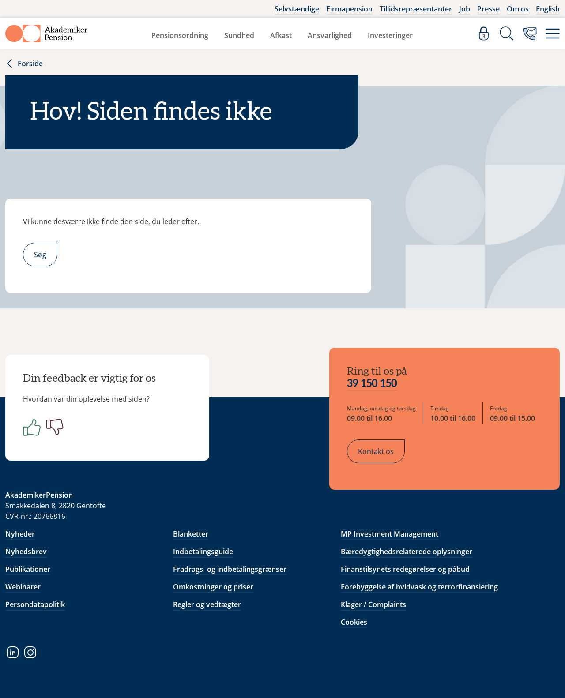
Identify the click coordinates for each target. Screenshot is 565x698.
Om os (518, 9)
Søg (40, 254)
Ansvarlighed (330, 35)
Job (464, 9)
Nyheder (20, 534)
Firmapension (349, 9)
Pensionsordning (179, 35)
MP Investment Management (389, 534)
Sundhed (239, 35)
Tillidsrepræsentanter (416, 9)
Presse (488, 9)
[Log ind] (484, 33)
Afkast (281, 35)
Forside (30, 63)
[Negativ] (53, 427)
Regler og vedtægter (207, 604)
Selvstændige (297, 9)
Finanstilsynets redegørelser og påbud (405, 569)
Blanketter (190, 534)
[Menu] (553, 33)
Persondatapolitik (35, 604)
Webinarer (23, 587)
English (548, 9)
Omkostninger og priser (213, 587)
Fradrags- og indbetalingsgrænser (229, 569)
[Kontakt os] (530, 33)
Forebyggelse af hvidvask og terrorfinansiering (419, 587)
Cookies (354, 622)
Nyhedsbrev (26, 551)
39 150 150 (372, 384)
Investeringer (390, 35)
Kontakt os (376, 451)
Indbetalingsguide (203, 551)
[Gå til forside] (46, 33)
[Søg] (507, 33)
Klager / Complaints (373, 604)
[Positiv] (30, 427)
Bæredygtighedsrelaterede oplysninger (406, 551)
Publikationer (27, 569)
